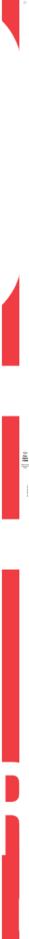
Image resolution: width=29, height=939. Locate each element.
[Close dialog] (25, 2)
